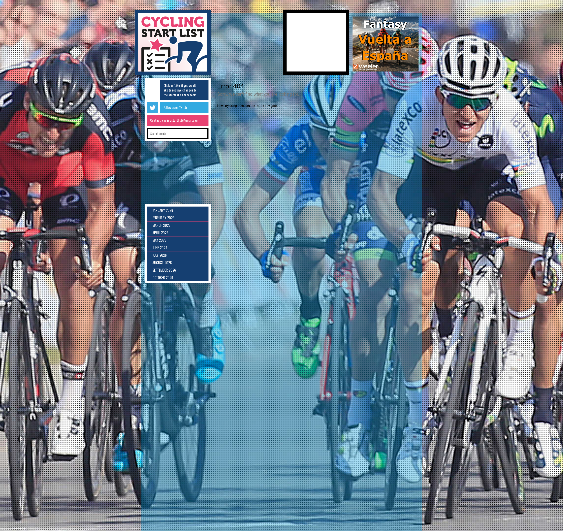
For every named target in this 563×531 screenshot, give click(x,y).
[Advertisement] (247, 43)
